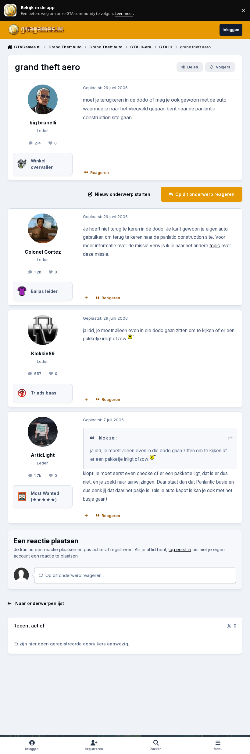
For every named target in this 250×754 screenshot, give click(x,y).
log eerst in (180, 549)
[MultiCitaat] (86, 298)
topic (214, 245)
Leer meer (10, 10)
